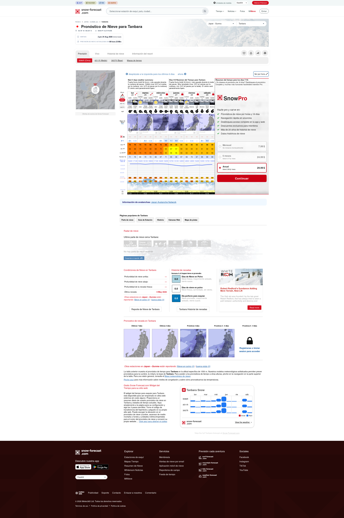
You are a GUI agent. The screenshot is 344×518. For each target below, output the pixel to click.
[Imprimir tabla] (265, 53)
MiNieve (128, 478)
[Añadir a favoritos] (244, 53)
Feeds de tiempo (167, 474)
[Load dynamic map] (95, 90)
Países (78, 22)
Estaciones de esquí (134, 457)
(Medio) (101, 60)
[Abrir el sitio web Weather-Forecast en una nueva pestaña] (112, 3)
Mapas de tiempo (134, 60)
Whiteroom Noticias (133, 470)
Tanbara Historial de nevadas (193, 309)
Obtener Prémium (260, 3)
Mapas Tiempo (131, 461)
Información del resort (142, 53)
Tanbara (104, 22)
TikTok (242, 465)
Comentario (150, 492)
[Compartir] (258, 53)
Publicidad (93, 492)
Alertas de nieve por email (171, 461)
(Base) (117, 60)
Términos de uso (81, 506)
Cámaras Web (174, 220)
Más (122, 124)
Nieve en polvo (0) (142, 299)
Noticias (231, 11)
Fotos (242, 11)
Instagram (244, 461)
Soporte (105, 492)
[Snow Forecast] (87, 11)
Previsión (82, 53)
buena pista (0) (157, 299)
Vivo (97, 53)
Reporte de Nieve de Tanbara (145, 309)
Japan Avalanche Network (163, 202)
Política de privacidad (99, 506)
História (160, 220)
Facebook (244, 457)
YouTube (243, 470)
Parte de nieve (127, 220)
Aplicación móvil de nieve (171, 465)
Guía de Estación (145, 220)
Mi (252, 11)
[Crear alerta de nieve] (251, 53)
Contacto (116, 492)
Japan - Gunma (91, 22)
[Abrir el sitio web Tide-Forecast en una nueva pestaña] (102, 3)
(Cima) (85, 60)
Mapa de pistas (191, 220)
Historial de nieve (115, 53)
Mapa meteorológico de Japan (178, 376)
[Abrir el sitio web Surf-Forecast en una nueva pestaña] (79, 3)
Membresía (164, 457)
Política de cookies (118, 506)
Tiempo (219, 11)
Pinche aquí (129, 379)
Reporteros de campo (169, 470)
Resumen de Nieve (133, 465)
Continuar (242, 178)
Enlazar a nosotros (133, 492)
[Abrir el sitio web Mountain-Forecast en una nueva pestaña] (91, 3)
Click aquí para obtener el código (153, 421)
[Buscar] (204, 11)
